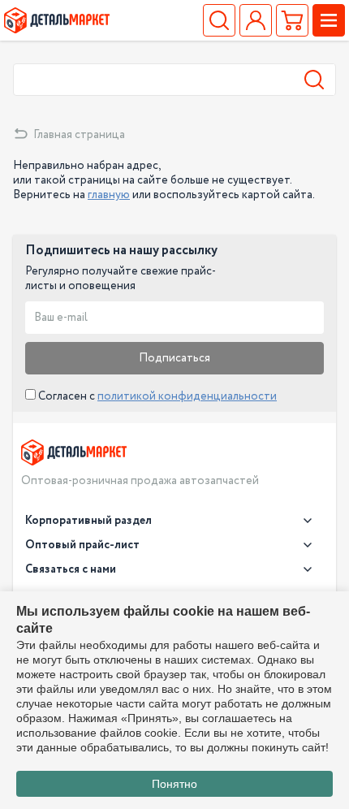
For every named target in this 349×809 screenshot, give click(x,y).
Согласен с (156, 396)
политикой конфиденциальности (187, 396)
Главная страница (79, 135)
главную (109, 195)
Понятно (174, 783)
